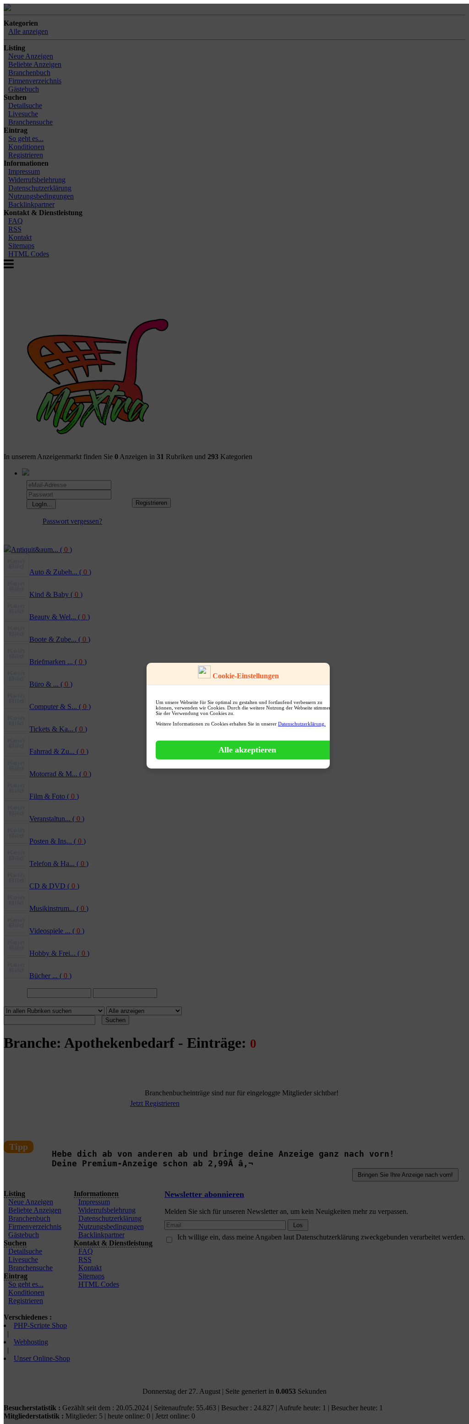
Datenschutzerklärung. (302, 723)
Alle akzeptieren (247, 749)
